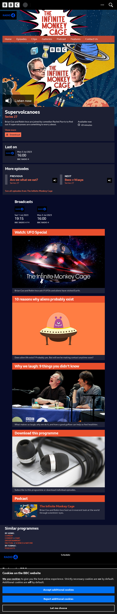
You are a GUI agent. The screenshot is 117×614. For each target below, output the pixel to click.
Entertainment (13, 541)
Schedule (65, 555)
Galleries (47, 39)
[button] (102, 5)
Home (8, 39)
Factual (9, 543)
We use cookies (11, 578)
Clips (34, 39)
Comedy (9, 536)
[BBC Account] (25, 4)
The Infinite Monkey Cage (53, 23)
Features (75, 39)
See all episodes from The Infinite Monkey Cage (29, 191)
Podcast (61, 39)
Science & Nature (24, 543)
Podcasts (10, 548)
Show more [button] (10, 130)
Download (15, 134)
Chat (17, 538)
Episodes (21, 39)
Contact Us (91, 39)
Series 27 (11, 116)
